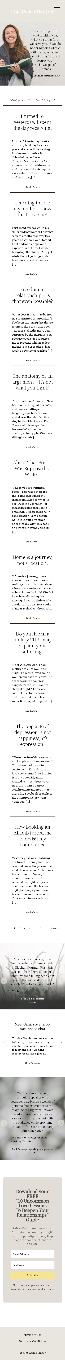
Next (61, 980)
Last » (55, 928)
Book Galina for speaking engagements (32, 1149)
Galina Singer (32, 11)
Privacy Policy (32, 1334)
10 (39, 928)
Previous (4, 980)
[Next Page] (51, 929)
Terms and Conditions (32, 1341)
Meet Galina (32, 1063)
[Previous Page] (5, 929)
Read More (32, 187)
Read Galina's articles (32, 998)
